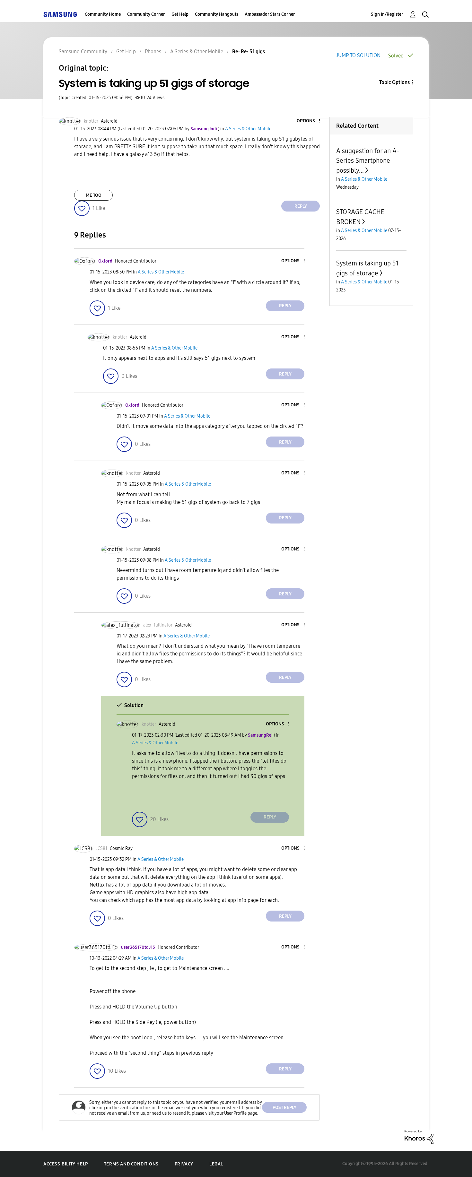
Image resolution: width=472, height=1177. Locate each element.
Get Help (179, 14)
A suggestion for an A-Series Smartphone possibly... (367, 160)
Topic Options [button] (394, 82)
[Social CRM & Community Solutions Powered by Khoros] (419, 1137)
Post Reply (284, 1107)
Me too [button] (93, 195)
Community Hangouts (216, 14)
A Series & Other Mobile (196, 51)
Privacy (184, 1164)
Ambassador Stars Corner (270, 14)
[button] (309, 121)
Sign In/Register (387, 14)
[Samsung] (60, 14)
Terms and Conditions (131, 1164)
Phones (153, 51)
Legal (216, 1164)
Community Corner (146, 14)
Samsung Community (83, 51)
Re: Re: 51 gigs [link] (248, 51)
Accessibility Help (65, 1164)
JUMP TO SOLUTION (358, 55)
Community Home (103, 14)
